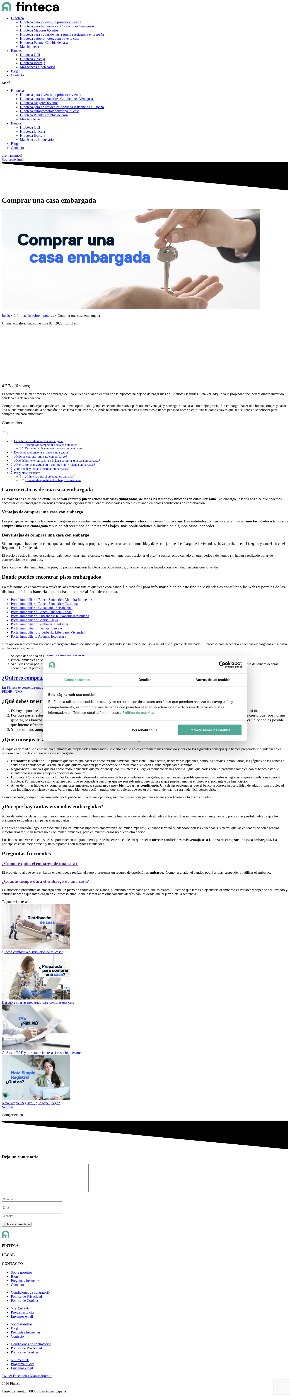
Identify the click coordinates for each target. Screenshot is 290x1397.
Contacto (17, 75)
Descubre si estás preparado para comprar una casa (38, 1002)
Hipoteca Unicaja (32, 59)
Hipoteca (17, 18)
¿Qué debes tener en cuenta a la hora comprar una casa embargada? (57, 460)
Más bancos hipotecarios (37, 67)
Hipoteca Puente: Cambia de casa (44, 42)
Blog (14, 71)
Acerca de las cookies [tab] (213, 680)
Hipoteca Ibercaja (32, 63)
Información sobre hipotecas (34, 315)
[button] (145, 83)
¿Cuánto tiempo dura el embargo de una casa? (53, 480)
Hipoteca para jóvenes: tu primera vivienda (50, 22)
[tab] (145, 863)
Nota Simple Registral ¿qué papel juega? (31, 1103)
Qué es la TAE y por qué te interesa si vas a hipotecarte (41, 1053)
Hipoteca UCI (30, 55)
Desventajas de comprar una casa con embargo (53, 448)
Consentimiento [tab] (77, 680)
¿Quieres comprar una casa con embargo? (40, 456)
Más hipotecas (30, 47)
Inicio (6, 315)
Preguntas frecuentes (27, 473)
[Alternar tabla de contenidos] (5, 433)
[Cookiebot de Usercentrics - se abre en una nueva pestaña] (222, 664)
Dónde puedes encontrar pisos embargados (41, 452)
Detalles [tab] (145, 680)
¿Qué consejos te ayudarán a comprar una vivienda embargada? (54, 464)
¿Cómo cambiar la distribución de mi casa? (32, 952)
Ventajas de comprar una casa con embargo (51, 444)
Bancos (16, 51)
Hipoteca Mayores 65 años (39, 30)
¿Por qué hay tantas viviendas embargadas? (41, 469)
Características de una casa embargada (38, 441)
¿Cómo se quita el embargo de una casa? (50, 476)
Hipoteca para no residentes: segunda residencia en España (62, 34)
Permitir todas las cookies (209, 730)
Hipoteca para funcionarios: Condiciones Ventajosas (57, 26)
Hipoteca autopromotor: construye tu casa (49, 38)
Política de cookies (138, 712)
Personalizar (142, 730)
